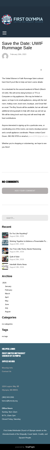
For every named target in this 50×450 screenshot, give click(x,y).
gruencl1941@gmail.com (38, 136)
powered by (25, 447)
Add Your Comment (25, 191)
